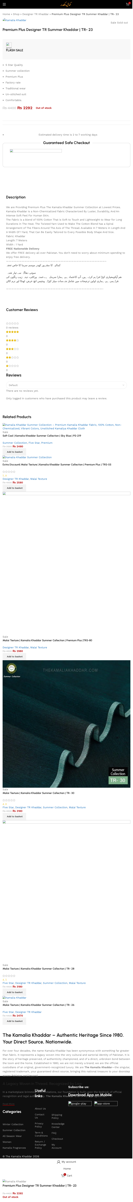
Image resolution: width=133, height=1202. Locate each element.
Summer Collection (15, 442)
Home (6, 14)
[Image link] (80, 1104)
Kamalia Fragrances (14, 1147)
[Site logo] (66, 4)
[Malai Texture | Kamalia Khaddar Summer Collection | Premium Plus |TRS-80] (66, 563)
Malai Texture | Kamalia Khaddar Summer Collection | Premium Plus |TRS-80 (47, 640)
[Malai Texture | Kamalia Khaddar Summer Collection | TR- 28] (66, 891)
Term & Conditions (41, 1134)
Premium (46, 442)
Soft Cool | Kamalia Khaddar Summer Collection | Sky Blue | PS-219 (42, 435)
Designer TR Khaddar (35, 14)
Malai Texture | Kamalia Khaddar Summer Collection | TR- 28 (38, 968)
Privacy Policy (39, 1125)
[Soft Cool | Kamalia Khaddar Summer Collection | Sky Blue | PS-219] (66, 426)
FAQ (54, 1133)
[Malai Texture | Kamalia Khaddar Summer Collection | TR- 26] (14, 997)
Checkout (57, 1138)
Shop (16, 14)
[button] (14, 452)
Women (7, 1142)
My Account (56, 1146)
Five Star (34, 442)
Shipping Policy (57, 1116)
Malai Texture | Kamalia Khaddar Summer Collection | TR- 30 (38, 793)
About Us (40, 1108)
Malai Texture (38, 478)
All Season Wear (12, 1136)
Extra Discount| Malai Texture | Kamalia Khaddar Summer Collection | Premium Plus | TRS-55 (57, 464)
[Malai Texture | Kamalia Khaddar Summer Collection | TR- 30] (66, 723)
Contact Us (39, 1116)
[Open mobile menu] (4, 4)
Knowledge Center (58, 1125)
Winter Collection (13, 1124)
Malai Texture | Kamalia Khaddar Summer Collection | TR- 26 (38, 1005)
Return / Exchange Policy (40, 1144)
